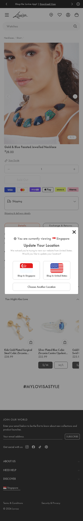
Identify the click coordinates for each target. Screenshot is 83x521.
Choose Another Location (42, 287)
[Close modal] (74, 232)
